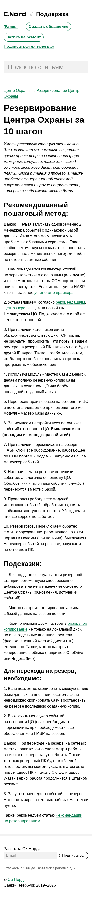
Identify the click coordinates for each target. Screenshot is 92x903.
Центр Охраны (17, 90)
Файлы (11, 26)
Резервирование (51, 90)
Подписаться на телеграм (29, 46)
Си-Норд (16, 879)
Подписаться (74, 855)
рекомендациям (70, 302)
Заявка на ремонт (23, 37)
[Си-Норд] (15, 15)
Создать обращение (48, 26)
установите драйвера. (54, 292)
